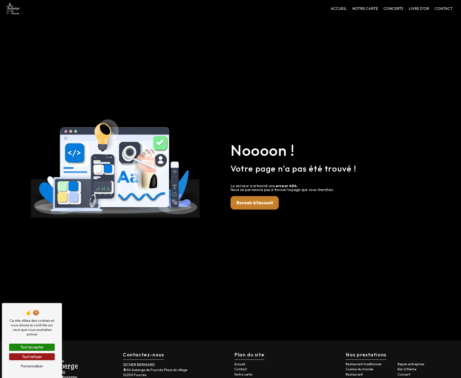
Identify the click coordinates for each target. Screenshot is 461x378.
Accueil (339, 8)
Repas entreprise (411, 364)
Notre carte (365, 8)
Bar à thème (407, 369)
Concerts (393, 8)
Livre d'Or (419, 8)
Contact (444, 8)
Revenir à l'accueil (255, 202)
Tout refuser (32, 356)
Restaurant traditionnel (363, 364)
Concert (404, 374)
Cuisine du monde (359, 369)
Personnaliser (32, 366)
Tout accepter (32, 347)
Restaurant (354, 374)
